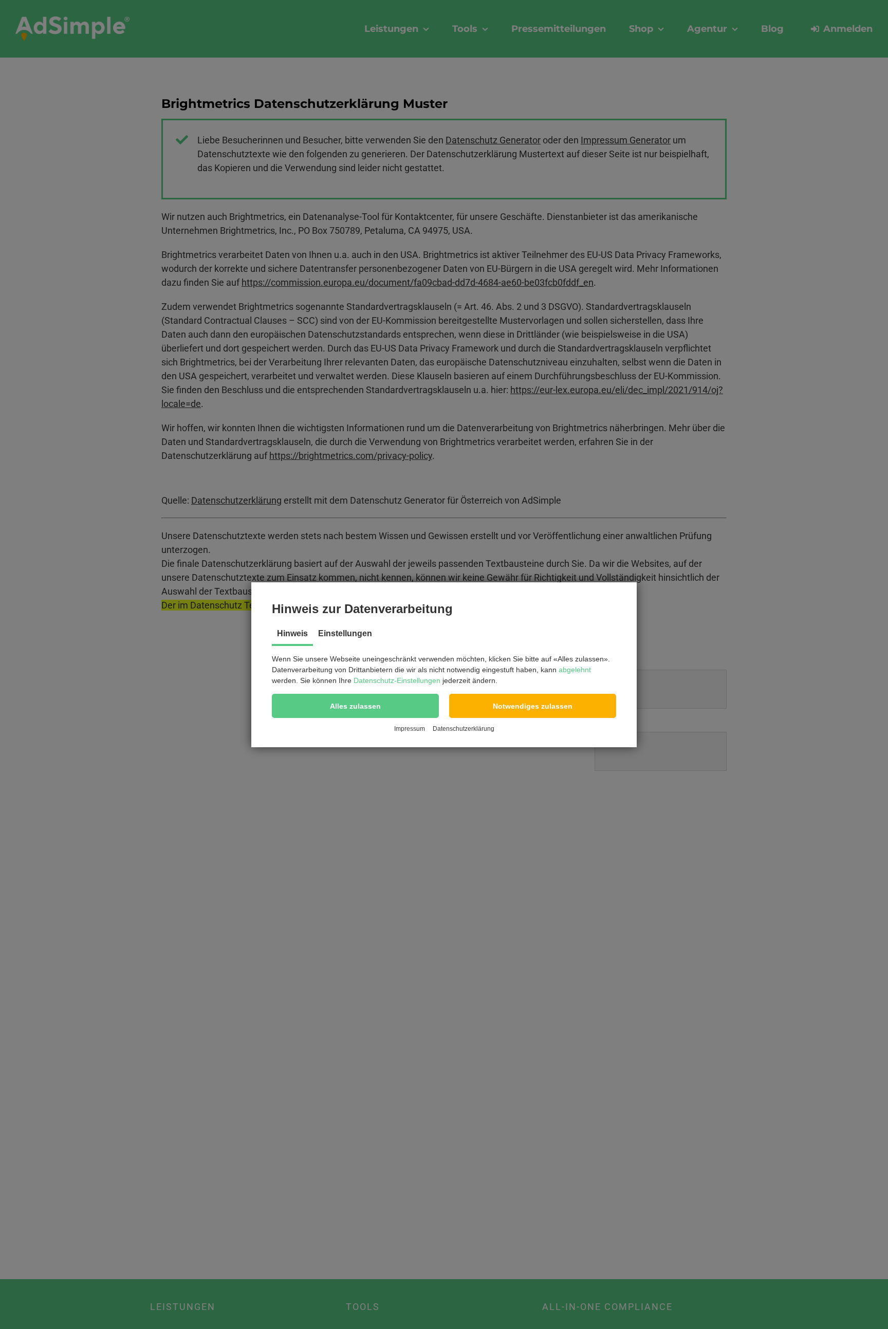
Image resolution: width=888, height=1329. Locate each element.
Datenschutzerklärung (463, 728)
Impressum (409, 728)
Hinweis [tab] (292, 633)
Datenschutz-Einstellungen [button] (397, 680)
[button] (355, 706)
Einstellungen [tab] (345, 633)
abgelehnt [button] (575, 670)
